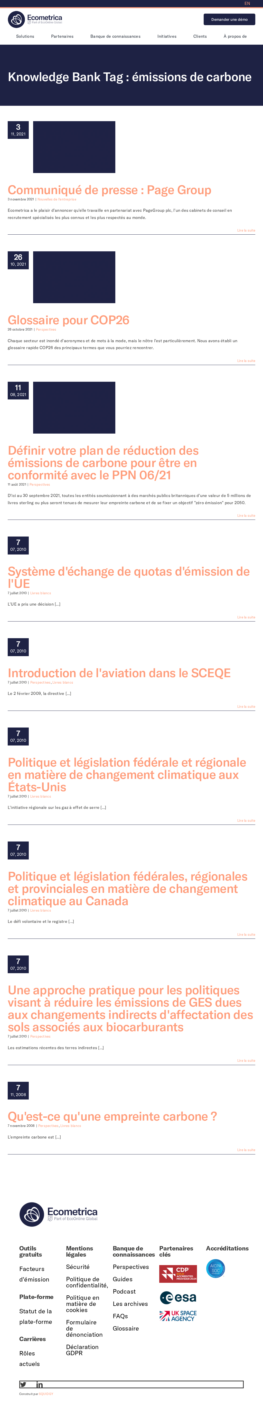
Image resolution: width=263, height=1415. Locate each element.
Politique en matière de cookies (83, 1304)
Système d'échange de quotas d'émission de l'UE (129, 577)
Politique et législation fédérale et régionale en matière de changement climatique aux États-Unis (127, 774)
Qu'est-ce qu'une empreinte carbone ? (112, 1116)
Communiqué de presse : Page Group (109, 189)
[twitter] (23, 1384)
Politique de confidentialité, (87, 1282)
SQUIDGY (46, 1394)
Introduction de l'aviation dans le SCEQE (119, 672)
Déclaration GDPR (82, 1350)
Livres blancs (40, 593)
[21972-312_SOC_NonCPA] (215, 1261)
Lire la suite (246, 230)
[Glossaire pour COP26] (74, 277)
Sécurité (78, 1266)
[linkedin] (39, 1384)
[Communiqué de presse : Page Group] (74, 147)
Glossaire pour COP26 (68, 319)
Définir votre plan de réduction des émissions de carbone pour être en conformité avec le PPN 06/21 (103, 462)
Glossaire (126, 1328)
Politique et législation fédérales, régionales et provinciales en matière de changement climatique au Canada (127, 888)
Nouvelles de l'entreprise (56, 199)
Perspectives (46, 329)
